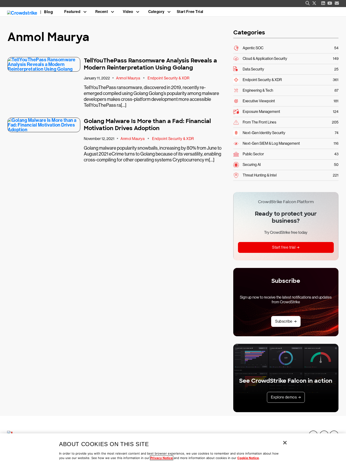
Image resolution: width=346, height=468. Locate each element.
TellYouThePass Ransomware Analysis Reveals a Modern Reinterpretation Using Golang (150, 64)
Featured (72, 11)
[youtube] (329, 3)
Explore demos (284, 397)
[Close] (285, 442)
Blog (48, 12)
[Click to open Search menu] (308, 3)
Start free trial (283, 247)
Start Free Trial (190, 11)
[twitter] (314, 3)
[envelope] (337, 3)
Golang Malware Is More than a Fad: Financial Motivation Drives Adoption (147, 124)
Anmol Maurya (128, 78)
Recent (101, 11)
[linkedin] (323, 3)
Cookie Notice (248, 458)
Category (156, 11)
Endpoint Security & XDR (168, 78)
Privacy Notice (161, 458)
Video (128, 11)
